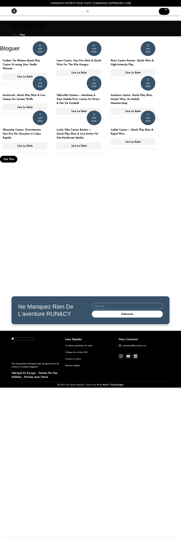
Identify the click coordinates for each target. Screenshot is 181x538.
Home (14, 34)
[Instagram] (121, 356)
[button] (14, 11)
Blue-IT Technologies (113, 384)
